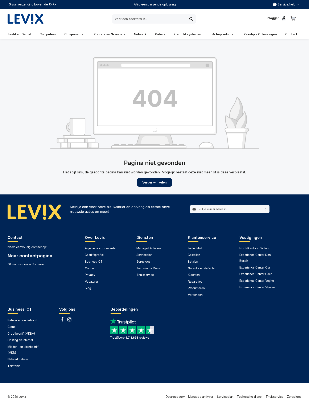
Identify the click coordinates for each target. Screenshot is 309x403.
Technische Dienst (148, 268)
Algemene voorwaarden (101, 248)
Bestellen (194, 255)
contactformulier (33, 264)
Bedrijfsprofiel (94, 255)
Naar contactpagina (30, 255)
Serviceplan (144, 255)
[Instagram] (69, 320)
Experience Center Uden (255, 274)
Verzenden (195, 295)
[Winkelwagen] (292, 18)
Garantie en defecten (202, 268)
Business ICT (94, 261)
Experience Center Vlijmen (257, 287)
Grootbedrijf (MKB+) (21, 333)
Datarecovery (175, 396)
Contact (90, 268)
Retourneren (196, 288)
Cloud (12, 327)
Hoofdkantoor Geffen (254, 248)
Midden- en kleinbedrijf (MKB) (23, 349)
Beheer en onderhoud (22, 320)
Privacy (90, 275)
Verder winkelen (154, 182)
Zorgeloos (143, 261)
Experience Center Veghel (257, 280)
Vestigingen (250, 237)
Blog (88, 288)
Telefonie (14, 366)
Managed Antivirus (148, 248)
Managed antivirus (201, 396)
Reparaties (195, 281)
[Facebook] (62, 320)
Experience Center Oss (255, 267)
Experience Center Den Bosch (255, 257)
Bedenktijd (195, 248)
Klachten (194, 275)
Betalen (193, 261)
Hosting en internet (20, 340)
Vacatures (92, 281)
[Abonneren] (265, 209)
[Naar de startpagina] (26, 19)
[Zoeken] (191, 19)
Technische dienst (249, 396)
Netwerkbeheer (18, 359)
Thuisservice (145, 275)
